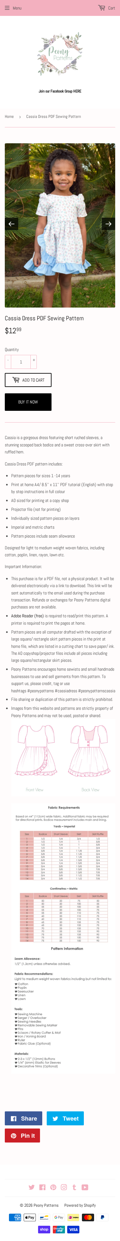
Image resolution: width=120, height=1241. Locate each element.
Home (9, 116)
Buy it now (28, 402)
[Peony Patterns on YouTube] (85, 1188)
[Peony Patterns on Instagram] (64, 1188)
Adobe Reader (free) (27, 616)
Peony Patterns (46, 1205)
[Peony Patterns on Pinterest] (53, 1188)
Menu (17, 8)
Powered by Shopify (80, 1205)
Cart (111, 8)
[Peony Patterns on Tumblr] (74, 1188)
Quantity (12, 349)
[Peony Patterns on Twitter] (31, 1188)
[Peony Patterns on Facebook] (42, 1188)
